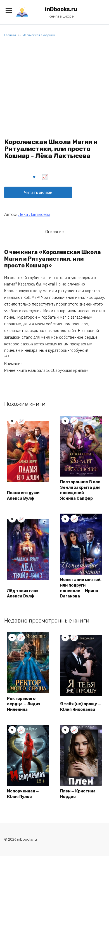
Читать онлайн (38, 192)
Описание (54, 232)
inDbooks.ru (61, 9)
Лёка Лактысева (34, 214)
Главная (10, 35)
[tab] (54, 231)
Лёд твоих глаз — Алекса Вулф (24, 594)
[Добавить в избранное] (34, 176)
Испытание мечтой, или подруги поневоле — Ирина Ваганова (80, 588)
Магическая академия (38, 35)
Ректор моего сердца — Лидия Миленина (23, 704)
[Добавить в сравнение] (45, 176)
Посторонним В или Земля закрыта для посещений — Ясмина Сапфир (80, 490)
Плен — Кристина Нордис (78, 794)
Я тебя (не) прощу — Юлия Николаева (80, 707)
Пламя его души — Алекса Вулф (25, 495)
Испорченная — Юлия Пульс (23, 794)
